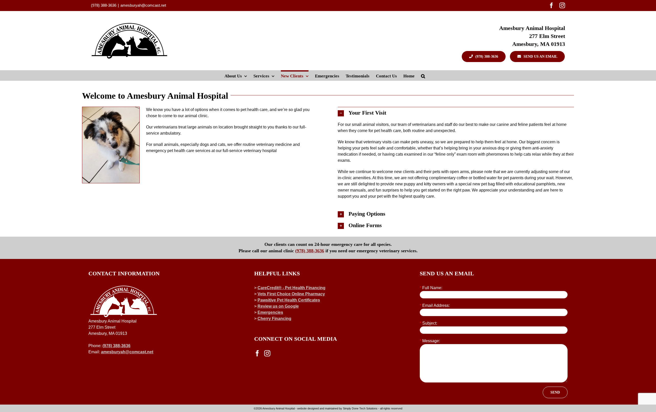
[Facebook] (257, 353)
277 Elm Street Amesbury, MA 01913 (538, 40)
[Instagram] (267, 353)
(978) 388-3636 (309, 250)
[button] (423, 75)
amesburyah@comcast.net (143, 5)
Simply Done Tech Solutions (360, 408)
